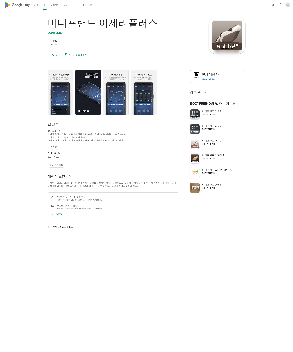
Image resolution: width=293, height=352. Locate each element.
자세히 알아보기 (209, 79)
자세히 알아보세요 (95, 200)
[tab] (36, 5)
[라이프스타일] (56, 165)
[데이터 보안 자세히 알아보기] (69, 176)
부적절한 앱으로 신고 (60, 226)
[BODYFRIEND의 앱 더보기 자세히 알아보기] (233, 103)
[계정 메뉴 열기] (287, 5)
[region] (109, 42)
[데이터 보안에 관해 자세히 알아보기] (58, 214)
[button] (60, 92)
